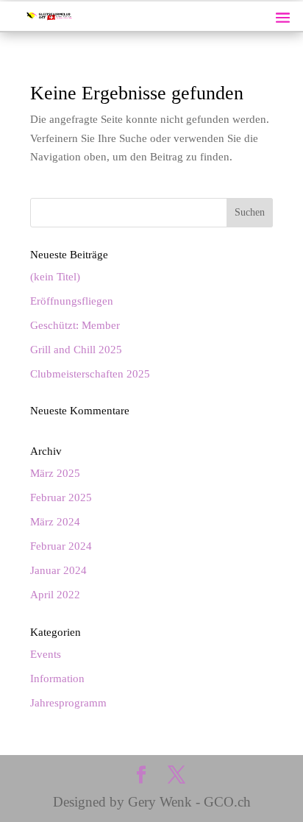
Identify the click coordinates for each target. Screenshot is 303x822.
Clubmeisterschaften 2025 (90, 374)
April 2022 (55, 594)
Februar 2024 (61, 546)
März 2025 (55, 473)
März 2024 (55, 522)
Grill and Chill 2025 (76, 349)
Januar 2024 (58, 570)
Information (57, 678)
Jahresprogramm (68, 703)
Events (45, 654)
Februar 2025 (61, 497)
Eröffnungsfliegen (71, 301)
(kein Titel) (55, 277)
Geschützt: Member (75, 325)
